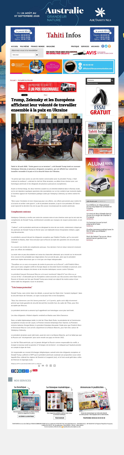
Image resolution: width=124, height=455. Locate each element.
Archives (95, 46)
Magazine (50, 46)
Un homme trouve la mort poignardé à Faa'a (97, 223)
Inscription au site (76, 427)
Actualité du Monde (25, 80)
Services (85, 46)
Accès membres (49, 427)
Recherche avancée (92, 83)
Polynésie (24, 46)
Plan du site (57, 427)
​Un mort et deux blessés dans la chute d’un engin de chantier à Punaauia (99, 215)
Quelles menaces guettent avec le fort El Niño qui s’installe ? (100, 230)
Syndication (67, 427)
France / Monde (38, 46)
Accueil (14, 46)
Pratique (75, 46)
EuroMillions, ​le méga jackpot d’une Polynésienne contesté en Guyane (99, 206)
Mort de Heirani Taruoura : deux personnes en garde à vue (99, 237)
